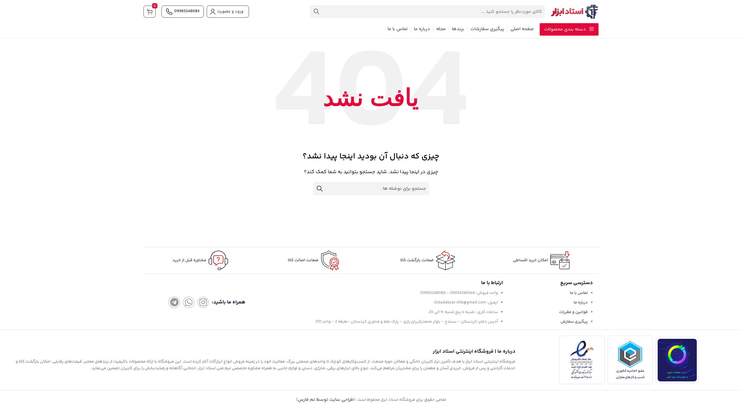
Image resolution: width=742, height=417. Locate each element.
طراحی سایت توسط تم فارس (326, 399)
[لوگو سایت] (575, 11)
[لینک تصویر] (677, 360)
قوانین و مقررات (573, 312)
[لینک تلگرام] (174, 302)
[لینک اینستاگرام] (203, 302)
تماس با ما (579, 293)
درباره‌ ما (581, 302)
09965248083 (186, 11)
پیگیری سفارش (574, 322)
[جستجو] (316, 11)
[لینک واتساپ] (188, 302)
